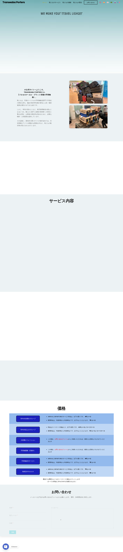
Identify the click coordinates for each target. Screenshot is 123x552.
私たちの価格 (67, 2)
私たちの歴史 (77, 2)
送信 (13, 532)
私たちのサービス (55, 2)
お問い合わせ (91, 2)
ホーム (45, 2)
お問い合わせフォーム (61, 439)
